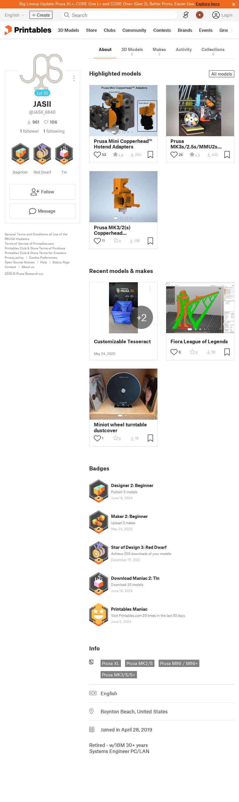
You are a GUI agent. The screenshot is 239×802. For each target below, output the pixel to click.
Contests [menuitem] (162, 30)
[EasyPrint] (186, 15)
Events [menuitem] (205, 30)
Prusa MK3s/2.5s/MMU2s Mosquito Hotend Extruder (194, 143)
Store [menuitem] (91, 30)
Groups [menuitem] (226, 30)
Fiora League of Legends (199, 341)
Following (54, 131)
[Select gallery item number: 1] (113, 132)
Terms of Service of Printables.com (29, 243)
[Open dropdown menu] (74, 76)
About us (28, 267)
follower (29, 131)
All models (221, 73)
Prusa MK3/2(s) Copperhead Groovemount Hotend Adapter (119, 230)
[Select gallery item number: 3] (124, 132)
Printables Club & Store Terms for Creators (35, 253)
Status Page (61, 262)
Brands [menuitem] (185, 30)
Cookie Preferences (43, 257)
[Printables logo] (28, 30)
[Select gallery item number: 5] (132, 132)
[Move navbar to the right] (231, 30)
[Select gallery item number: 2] (119, 132)
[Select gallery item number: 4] (128, 132)
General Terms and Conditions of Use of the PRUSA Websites (36, 236)
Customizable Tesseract (122, 341)
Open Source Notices (20, 262)
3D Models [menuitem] (68, 30)
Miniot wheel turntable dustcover (120, 427)
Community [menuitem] (134, 30)
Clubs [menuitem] (109, 30)
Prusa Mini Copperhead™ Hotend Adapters (123, 143)
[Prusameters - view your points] (199, 15)
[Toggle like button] (97, 154)
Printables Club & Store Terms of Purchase (35, 248)
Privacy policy (14, 257)
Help (43, 262)
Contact (10, 267)
